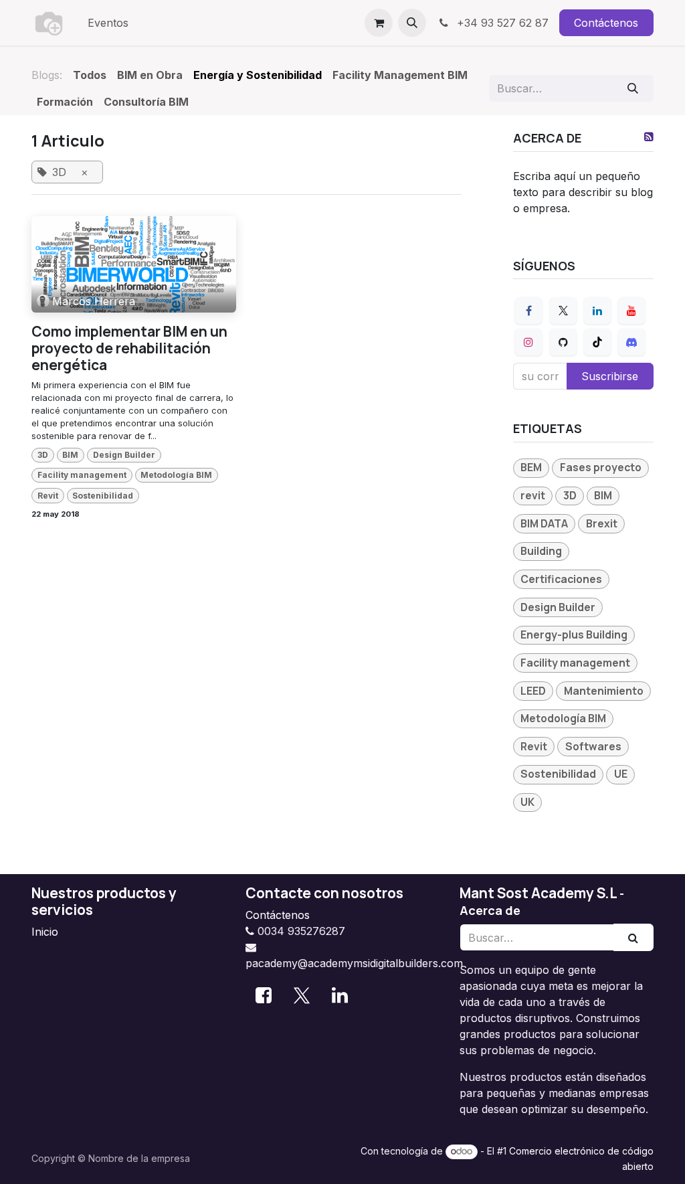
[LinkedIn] (597, 310)
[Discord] (631, 342)
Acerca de (490, 910)
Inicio (44, 931)
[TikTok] (597, 342)
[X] (563, 310)
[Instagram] (528, 342)
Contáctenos (606, 22)
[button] (412, 23)
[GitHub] (563, 342)
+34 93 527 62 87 (501, 22)
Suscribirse (609, 376)
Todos (89, 75)
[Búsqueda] (633, 88)
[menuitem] (108, 22)
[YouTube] (631, 310)
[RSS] (649, 136)
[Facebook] (528, 310)
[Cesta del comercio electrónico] (379, 23)
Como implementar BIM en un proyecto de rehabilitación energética (129, 348)
